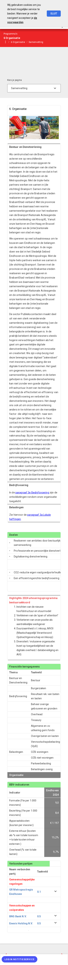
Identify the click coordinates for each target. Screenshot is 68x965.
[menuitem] (20, 42)
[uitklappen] (55, 892)
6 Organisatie (18, 42)
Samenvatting (36, 42)
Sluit (53, 13)
